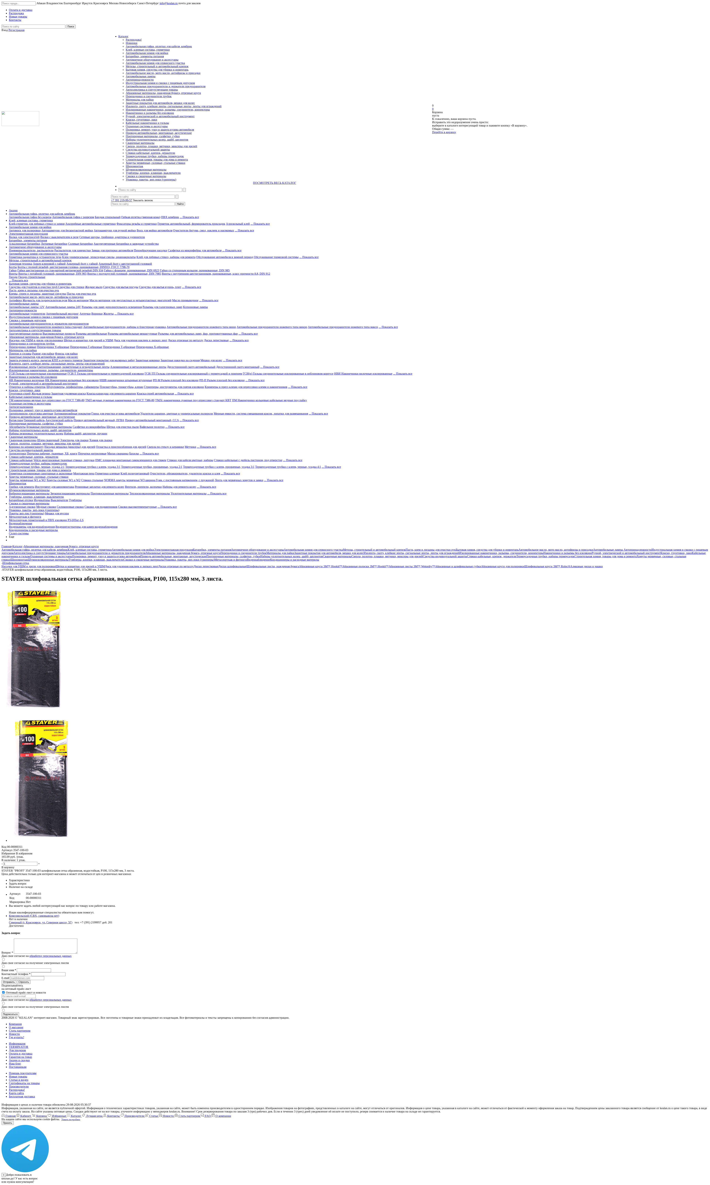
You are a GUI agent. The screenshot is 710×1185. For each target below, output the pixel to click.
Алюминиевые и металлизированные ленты (138, 366)
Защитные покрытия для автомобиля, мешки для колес (160, 103)
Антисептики (17, 453)
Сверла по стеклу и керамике (165, 446)
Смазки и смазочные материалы (146, 176)
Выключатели (59, 500)
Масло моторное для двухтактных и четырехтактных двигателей (130, 300)
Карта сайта (16, 1093)
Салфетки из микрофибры (89, 426)
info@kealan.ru (169, 3)
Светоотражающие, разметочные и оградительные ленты (73, 366)
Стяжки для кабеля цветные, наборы (190, 460)
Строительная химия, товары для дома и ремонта (157, 159)
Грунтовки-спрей (20, 393)
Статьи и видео (18, 1079)
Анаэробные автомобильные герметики (90, 223)
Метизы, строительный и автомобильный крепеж (157, 66)
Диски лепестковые (216, 340)
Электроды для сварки (74, 440)
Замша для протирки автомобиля (112, 250)
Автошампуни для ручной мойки (115, 230)
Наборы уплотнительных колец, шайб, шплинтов (157, 139)
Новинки (131, 43)
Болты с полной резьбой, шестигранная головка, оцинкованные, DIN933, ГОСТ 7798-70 (73, 267)
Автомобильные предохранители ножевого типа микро (272, 327)
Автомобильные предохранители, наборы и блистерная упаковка (124, 327)
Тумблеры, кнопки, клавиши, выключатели (153, 172)
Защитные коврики (148, 360)
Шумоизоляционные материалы (146, 169)
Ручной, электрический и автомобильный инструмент (160, 116)
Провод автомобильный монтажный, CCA (152, 420)
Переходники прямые (22, 347)
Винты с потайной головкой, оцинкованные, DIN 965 (52, 273)
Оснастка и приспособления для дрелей (121, 446)
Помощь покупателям (22, 1073)
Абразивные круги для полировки (502, 566)
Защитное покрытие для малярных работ (109, 360)
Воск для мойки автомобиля (154, 230)
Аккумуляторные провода (25, 333)
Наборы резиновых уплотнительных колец (36, 433)
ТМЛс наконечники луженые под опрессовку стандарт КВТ (193, 400)
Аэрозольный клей (238, 223)
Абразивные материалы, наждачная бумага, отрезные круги (163, 93)
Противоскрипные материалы (110, 493)
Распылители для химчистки (72, 250)
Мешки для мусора (57, 513)
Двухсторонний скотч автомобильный (191, 366)
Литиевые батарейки (54, 243)
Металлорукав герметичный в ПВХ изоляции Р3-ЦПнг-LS (46, 520)
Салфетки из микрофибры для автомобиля (195, 250)
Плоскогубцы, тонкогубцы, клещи (121, 386)
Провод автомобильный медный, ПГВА (99, 420)
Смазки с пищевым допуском (27, 320)
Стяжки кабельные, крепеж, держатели (150, 152)
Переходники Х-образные (152, 347)
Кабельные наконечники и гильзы (147, 122)
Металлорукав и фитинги (25, 516)
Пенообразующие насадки (150, 250)
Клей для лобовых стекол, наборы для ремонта (165, 257)
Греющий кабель (34, 420)
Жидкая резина (40, 393)
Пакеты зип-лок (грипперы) (26, 513)
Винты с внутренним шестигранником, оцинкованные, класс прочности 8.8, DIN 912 (216, 273)
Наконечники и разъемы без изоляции (150, 113)
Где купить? (16, 1037)
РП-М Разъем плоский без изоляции (176, 380)
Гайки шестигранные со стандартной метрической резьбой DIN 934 (60, 270)
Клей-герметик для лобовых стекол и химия (37, 223)
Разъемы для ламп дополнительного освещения (112, 307)
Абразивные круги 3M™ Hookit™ (320, 566)
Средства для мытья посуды (120, 287)
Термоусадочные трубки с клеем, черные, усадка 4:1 (288, 466)
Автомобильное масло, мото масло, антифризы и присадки (163, 73)
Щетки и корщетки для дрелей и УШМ (88, 340)
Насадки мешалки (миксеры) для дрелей (69, 446)
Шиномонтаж (134, 166)
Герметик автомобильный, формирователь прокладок (191, 223)
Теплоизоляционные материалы (149, 493)
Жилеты (108, 313)
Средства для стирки (71, 287)
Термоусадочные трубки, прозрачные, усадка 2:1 (151, 466)
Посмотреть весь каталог (274, 182)
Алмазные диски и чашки (586, 566)
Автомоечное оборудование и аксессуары (152, 59)
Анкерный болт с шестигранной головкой (125, 263)
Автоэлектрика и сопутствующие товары (152, 89)
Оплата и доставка (20, 1053)
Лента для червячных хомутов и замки (239, 480)
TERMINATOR (18, 1046)
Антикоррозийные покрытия (72, 413)
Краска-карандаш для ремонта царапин (111, 393)
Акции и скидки (19, 1060)
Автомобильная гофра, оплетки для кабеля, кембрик (159, 46)
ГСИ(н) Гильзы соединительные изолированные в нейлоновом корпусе (288, 373)
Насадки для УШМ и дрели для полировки (36, 340)
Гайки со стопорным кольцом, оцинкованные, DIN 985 (195, 270)
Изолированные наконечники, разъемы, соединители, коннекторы (168, 109)
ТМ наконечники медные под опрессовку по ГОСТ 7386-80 (46, 400)
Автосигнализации (21, 406)
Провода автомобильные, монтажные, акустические (159, 132)
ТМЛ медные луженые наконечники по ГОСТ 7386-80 (119, 400)
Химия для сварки (100, 440)
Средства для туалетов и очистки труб (33, 287)
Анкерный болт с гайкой (82, 263)
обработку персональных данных (50, 955)
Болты (13, 267)
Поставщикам (17, 1066)
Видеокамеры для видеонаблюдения (32, 526)
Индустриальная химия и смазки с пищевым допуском (160, 83)
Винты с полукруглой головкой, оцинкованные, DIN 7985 (124, 273)
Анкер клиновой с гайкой (49, 263)
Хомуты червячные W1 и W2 (27, 480)
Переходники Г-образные (86, 347)
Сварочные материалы (140, 142)
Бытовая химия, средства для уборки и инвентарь (157, 69)
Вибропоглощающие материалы (29, 493)
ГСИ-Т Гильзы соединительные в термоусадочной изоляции (105, 373)
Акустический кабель (59, 420)
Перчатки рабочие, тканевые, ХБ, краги (52, 453)
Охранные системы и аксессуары (147, 126)
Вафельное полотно (152, 426)
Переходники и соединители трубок (149, 96)
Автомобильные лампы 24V (63, 307)
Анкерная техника (20, 263)
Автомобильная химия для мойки (147, 53)
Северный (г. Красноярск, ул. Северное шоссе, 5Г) (40, 922)
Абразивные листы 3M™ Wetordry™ (412, 566)
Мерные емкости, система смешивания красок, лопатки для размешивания (261, 413)
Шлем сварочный (48, 440)
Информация (17, 1043)
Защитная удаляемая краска (68, 393)
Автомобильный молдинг (62, 313)
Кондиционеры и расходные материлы (33, 530)
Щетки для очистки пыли (122, 426)
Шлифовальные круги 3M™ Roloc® (547, 566)
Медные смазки (46, 506)
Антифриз (15, 300)
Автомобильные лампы (140, 76)
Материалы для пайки (140, 99)
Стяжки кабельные (21, 460)
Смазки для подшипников (100, 506)
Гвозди (13, 277)
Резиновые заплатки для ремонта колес (99, 486)
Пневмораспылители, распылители (31, 250)
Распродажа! (134, 39)
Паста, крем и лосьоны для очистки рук (34, 290)
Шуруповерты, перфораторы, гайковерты (72, 386)
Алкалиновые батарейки (24, 243)
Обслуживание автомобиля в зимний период (224, 257)
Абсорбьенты (17, 426)
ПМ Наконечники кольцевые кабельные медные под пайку (269, 400)
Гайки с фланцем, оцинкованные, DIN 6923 (131, 270)
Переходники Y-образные (53, 347)
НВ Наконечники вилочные (26, 380)
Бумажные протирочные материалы (49, 426)
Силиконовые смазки (70, 506)
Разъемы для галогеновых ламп (162, 307)
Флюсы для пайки (66, 353)
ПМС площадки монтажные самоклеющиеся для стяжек (130, 460)
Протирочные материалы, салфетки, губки (153, 136)
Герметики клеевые (107, 473)
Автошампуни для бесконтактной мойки (67, 230)
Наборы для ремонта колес (179, 486)
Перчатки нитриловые (92, 453)
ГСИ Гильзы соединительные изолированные (38, 373)
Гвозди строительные (31, 277)
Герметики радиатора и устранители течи (35, 257)
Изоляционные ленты (22, 366)
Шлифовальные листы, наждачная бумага (272, 566)
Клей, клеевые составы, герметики (148, 49)
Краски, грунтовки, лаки (141, 119)
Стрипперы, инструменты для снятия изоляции (174, 386)
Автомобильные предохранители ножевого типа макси (343, 327)
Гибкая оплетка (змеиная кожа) (140, 217)
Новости (14, 1034)
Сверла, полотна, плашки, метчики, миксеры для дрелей (161, 146)
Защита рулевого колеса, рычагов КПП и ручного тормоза (45, 360)
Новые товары (18, 1076)
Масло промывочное (185, 300)
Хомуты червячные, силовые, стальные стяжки (155, 162)
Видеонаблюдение (20, 523)
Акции (13, 210)
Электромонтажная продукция (28, 233)
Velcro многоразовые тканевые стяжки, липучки (63, 460)
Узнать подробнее (70, 1119)
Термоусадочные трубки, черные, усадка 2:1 (37, 466)
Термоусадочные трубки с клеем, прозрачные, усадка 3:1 (218, 466)
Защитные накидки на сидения (180, 360)
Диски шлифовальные (232, 566)
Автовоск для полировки (25, 230)
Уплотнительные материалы (189, 493)
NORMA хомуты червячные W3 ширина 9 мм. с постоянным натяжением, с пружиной (159, 480)
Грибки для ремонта (21, 486)
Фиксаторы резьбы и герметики (136, 223)
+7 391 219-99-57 (121, 200)
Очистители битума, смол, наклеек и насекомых (203, 230)
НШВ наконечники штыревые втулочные (125, 380)
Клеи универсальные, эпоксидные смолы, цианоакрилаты (99, 257)
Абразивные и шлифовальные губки (458, 566)
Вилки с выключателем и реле (59, 237)
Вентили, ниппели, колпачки (143, 486)
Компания (15, 1024)
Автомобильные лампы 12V (27, 307)
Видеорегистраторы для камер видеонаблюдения (86, 526)
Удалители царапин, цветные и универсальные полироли (176, 413)
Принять (7, 1123)
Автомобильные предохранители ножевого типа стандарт (45, 327)
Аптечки (85, 313)
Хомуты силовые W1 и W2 (63, 480)
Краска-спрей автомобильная (155, 393)
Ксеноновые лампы (195, 307)
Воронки (97, 313)
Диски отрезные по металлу (185, 340)
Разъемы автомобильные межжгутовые (132, 333)
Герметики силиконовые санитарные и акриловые (40, 473)
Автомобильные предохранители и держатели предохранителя (165, 86)
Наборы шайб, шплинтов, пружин (85, 433)
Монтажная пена (83, 473)
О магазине (16, 1027)
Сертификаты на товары (24, 1083)
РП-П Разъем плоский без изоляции (222, 380)
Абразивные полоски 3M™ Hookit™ (365, 566)
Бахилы (134, 453)
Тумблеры (75, 500)
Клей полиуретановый (135, 473)
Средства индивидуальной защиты (148, 149)
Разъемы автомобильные (91, 333)
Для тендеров (17, 1050)
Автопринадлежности (140, 79)
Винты (13, 273)
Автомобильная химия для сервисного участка (155, 63)
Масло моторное (78, 300)
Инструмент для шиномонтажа (54, 486)
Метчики (190, 446)
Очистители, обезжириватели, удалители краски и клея (185, 473)
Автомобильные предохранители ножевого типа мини (201, 327)
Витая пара (16, 420)
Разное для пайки (43, 353)
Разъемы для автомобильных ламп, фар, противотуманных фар (198, 333)
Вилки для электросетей (24, 237)
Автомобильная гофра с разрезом (73, 217)
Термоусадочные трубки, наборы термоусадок (155, 156)
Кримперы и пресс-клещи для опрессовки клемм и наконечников (246, 386)
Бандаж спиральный (108, 217)
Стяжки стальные (92, 480)
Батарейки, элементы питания (145, 56)
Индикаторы (42, 500)
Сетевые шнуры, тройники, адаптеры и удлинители (112, 237)
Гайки (13, 270)
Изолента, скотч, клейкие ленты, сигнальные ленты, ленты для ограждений (174, 106)
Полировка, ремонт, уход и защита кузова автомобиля (160, 129)
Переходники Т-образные (119, 347)
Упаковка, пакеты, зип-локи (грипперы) (151, 179)
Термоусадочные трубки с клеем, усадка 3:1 (92, 466)
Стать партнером (19, 1030)
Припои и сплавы (20, 353)
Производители (19, 1086)
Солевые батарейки (80, 243)
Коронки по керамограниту (26, 446)
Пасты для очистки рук (81, 293)
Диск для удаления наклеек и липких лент (140, 340)
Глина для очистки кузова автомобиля (115, 413)
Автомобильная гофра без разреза (30, 217)
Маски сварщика (118, 453)
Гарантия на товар (20, 1056)
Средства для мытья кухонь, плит (160, 287)
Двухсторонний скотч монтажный (237, 366)
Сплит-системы (19, 533)
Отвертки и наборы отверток (27, 386)
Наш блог (15, 1063)
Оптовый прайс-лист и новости (25, 992)
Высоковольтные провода (59, 333)
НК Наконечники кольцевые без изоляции (72, 380)
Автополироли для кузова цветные (31, 413)
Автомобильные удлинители (27, 313)
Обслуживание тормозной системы (276, 257)
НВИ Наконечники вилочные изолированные (363, 373)
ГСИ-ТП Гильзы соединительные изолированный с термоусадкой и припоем (193, 373)
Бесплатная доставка (22, 1096)
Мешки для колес (211, 360)
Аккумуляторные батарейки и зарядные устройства (126, 243)
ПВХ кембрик (170, 217)
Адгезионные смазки (22, 506)
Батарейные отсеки (21, 500)
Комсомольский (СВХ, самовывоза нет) (34, 915)
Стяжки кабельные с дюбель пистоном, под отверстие (248, 460)
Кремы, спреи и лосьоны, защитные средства (37, 293)
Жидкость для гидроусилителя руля (45, 300)
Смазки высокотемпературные (137, 506)
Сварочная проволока (22, 440)
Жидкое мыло (93, 287)
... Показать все (189, 217)
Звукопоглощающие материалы (70, 493)
